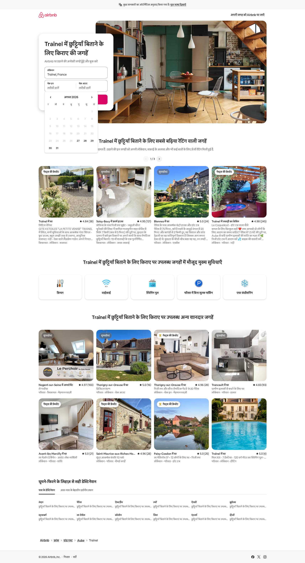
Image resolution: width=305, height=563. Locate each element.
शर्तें (74, 557)
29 (92, 140)
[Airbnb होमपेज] (48, 14)
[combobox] (76, 75)
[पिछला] (146, 159)
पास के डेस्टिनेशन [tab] (47, 490)
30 (50, 148)
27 (78, 140)
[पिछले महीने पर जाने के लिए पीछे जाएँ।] (51, 97)
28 (85, 140)
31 (57, 148)
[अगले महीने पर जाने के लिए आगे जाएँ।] (92, 97)
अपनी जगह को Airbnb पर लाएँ (247, 15)
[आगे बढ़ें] (159, 159)
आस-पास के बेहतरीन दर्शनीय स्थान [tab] (77, 490)
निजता (67, 557)
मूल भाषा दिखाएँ (178, 4)
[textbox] (60, 88)
